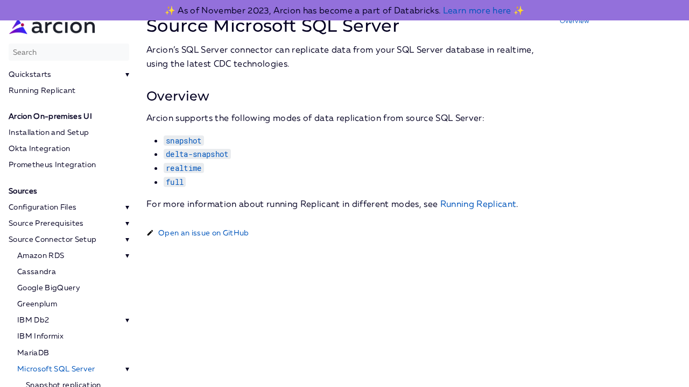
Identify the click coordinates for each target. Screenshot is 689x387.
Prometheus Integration (52, 164)
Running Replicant (42, 90)
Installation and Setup (49, 132)
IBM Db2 (33, 320)
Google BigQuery (48, 287)
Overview (575, 21)
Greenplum (37, 303)
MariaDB (33, 352)
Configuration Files (42, 207)
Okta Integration (39, 148)
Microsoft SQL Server (56, 368)
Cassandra (36, 271)
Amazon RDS (40, 255)
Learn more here (477, 10)
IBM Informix (40, 336)
